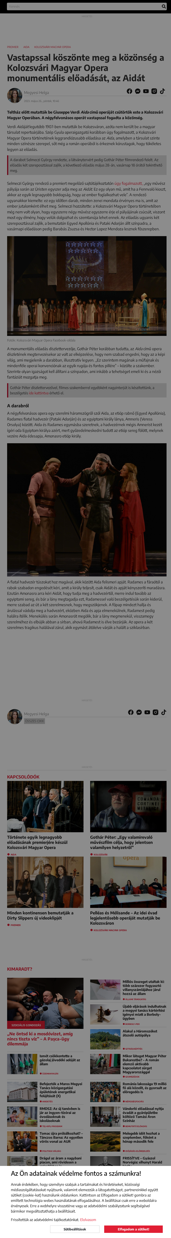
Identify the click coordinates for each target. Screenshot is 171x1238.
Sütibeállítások (75, 1229)
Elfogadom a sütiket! (133, 1229)
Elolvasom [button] (88, 1219)
